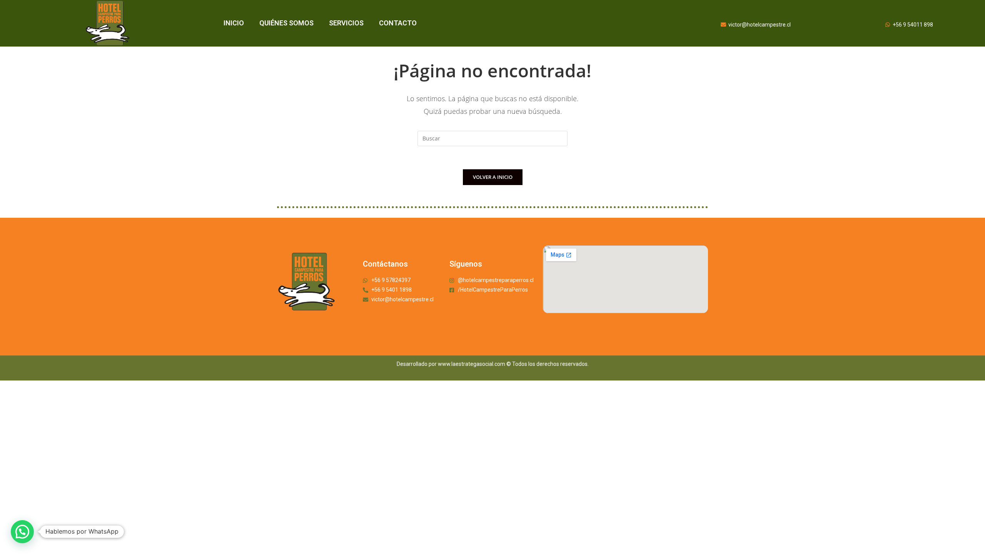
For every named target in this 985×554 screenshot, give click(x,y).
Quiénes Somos (286, 23)
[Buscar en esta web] (492, 138)
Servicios (346, 23)
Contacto (398, 23)
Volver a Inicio (493, 177)
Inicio (234, 23)
